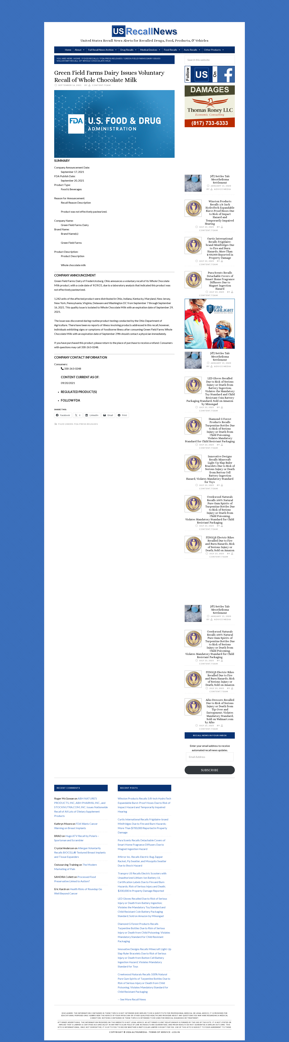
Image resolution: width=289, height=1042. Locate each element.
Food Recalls (170, 49)
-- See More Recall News (132, 999)
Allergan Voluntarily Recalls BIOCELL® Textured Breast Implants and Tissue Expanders (80, 852)
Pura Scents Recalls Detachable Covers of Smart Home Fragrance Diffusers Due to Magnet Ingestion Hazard (219, 280)
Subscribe (209, 770)
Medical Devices (148, 49)
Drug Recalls (126, 49)
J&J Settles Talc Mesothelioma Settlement (220, 179)
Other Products (212, 49)
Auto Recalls (190, 49)
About (78, 49)
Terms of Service (159, 1032)
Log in (176, 1032)
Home (68, 49)
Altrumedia (139, 1032)
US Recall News (144, 31)
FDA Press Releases (86, 424)
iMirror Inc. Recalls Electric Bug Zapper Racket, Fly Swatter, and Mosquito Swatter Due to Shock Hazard (142, 861)
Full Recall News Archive (101, 49)
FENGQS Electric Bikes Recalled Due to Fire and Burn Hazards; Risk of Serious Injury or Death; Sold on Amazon (220, 544)
